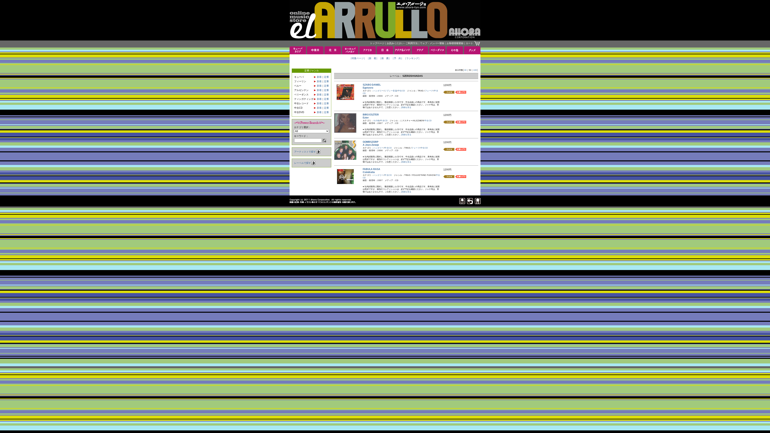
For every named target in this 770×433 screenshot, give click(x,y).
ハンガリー (378, 91)
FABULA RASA (373, 169)
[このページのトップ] (462, 203)
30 (465, 70)
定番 (326, 77)
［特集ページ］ (357, 58)
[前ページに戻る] (470, 203)
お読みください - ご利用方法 (402, 43)
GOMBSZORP (372, 142)
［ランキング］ (412, 58)
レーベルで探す (302, 163)
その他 (376, 120)
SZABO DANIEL (373, 84)
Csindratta (370, 172)
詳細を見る (406, 107)
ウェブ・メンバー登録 (432, 43)
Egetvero (369, 87)
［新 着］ (373, 58)
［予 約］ (397, 58)
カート (469, 43)
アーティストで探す (305, 151)
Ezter (367, 117)
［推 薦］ (385, 58)
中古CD (401, 91)
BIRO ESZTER (372, 114)
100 (475, 70)
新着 (319, 77)
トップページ (377, 43)
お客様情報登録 (455, 43)
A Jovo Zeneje (372, 145)
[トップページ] (478, 203)
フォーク (429, 91)
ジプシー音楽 (390, 91)
